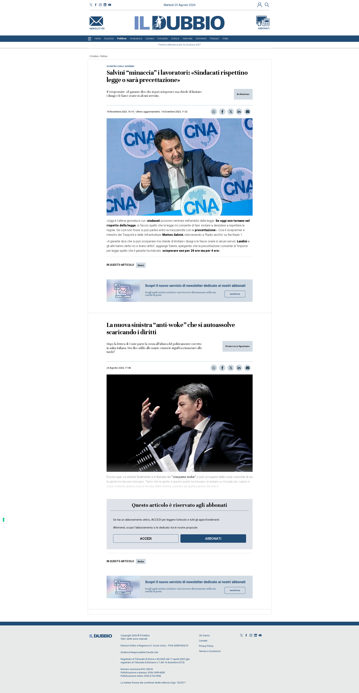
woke (141, 561)
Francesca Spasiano (237, 346)
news (141, 265)
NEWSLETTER (97, 27)
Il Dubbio (94, 56)
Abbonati (264, 28)
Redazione (243, 94)
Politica (103, 56)
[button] (260, 4)
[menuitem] (97, 38)
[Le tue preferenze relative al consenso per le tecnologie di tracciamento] (3, 519)
